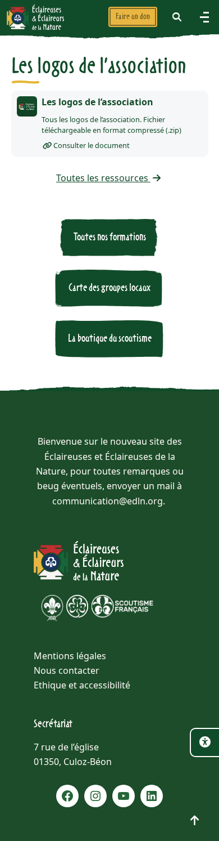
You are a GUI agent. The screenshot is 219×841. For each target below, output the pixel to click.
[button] (177, 17)
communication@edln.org (107, 501)
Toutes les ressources (103, 178)
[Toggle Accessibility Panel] (204, 742)
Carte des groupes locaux (109, 288)
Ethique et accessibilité (82, 685)
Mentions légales (70, 656)
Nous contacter (66, 670)
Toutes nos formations (110, 237)
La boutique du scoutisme (110, 339)
